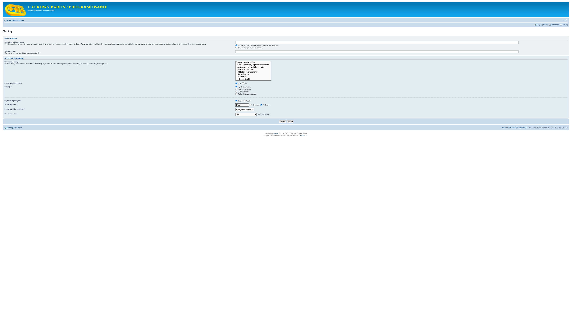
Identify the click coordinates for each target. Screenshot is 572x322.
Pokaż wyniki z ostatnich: (14, 109)
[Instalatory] (253, 77)
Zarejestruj (555, 25)
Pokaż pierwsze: (10, 114)
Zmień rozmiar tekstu (565, 20)
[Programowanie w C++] (253, 62)
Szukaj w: (8, 87)
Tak (239, 83)
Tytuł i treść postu (244, 87)
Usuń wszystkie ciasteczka (517, 127)
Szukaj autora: (10, 51)
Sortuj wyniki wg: (11, 104)
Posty (240, 101)
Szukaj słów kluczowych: (14, 42)
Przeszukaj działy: (11, 62)
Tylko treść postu (244, 89)
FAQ (538, 25)
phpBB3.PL (304, 135)
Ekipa (504, 127)
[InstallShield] (253, 79)
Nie (245, 83)
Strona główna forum (15, 20)
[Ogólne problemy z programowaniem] (253, 65)
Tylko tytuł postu (244, 92)
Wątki (248, 101)
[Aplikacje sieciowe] (253, 69)
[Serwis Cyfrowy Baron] (16, 10)
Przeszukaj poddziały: (13, 83)
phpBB (275, 133)
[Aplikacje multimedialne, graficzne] (253, 67)
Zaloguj (565, 25)
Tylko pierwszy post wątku (247, 94)
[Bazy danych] (253, 74)
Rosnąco (255, 105)
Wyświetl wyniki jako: (12, 101)
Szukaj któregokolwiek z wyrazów (250, 48)
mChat (545, 25)
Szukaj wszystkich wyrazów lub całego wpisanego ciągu (258, 45)
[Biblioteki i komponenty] (253, 72)
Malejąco (266, 105)
